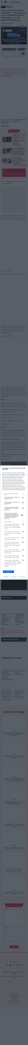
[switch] (22, 497)
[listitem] (14, 494)
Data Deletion (6, 576)
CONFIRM (8, 571)
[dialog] (14, 522)
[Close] (25, 468)
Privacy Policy (22, 576)
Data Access (14, 576)
